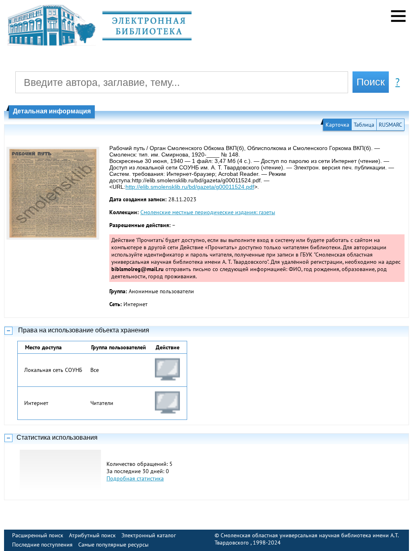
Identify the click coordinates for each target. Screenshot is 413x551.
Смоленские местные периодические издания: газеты (207, 212)
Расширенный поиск (37, 535)
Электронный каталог (148, 535)
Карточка (337, 124)
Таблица (364, 124)
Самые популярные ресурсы (113, 544)
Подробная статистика (135, 478)
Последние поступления (42, 544)
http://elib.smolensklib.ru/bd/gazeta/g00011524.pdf (189, 187)
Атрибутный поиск (92, 535)
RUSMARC (390, 124)
